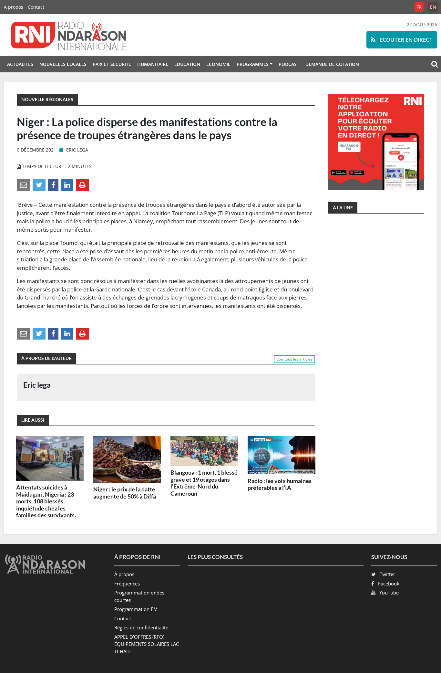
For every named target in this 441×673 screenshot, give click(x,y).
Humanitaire (152, 64)
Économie (218, 64)
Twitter (387, 574)
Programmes (253, 64)
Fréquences (127, 583)
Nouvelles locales (63, 64)
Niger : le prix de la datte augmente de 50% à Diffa (124, 493)
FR (419, 7)
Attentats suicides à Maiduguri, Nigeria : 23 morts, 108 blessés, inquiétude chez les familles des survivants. (46, 501)
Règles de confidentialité (141, 627)
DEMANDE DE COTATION (332, 64)
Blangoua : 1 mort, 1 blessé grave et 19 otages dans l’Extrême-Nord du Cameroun (204, 483)
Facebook (388, 583)
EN (433, 7)
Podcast (289, 64)
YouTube (389, 592)
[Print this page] (82, 184)
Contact (36, 7)
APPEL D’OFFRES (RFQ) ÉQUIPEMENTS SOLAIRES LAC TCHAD (146, 644)
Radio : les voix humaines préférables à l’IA (280, 484)
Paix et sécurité (112, 64)
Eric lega (77, 150)
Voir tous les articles (294, 359)
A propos (13, 7)
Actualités (20, 64)
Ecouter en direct (405, 39)
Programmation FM (136, 609)
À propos (124, 574)
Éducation (187, 64)
